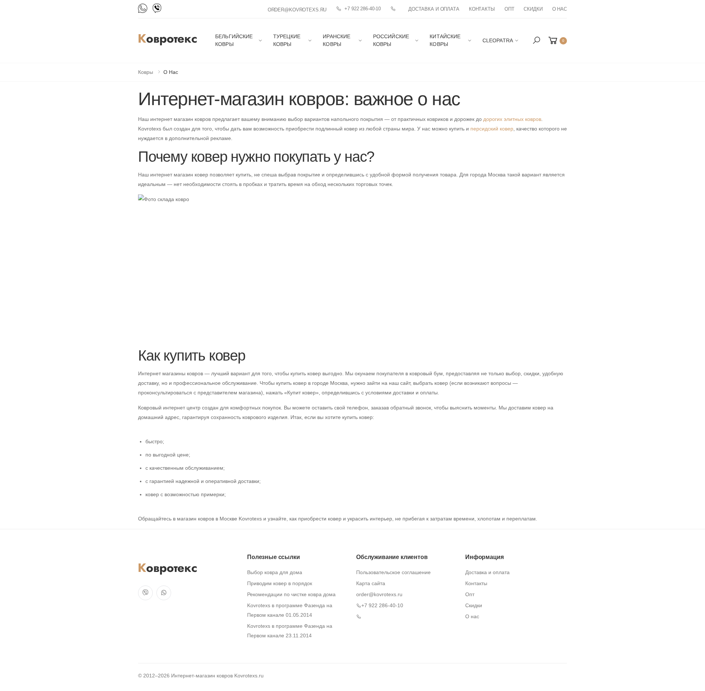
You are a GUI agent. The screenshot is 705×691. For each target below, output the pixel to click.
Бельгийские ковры (234, 40)
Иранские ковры (336, 40)
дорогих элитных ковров (512, 119)
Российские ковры (391, 40)
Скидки (533, 9)
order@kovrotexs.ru (297, 9)
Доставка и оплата (433, 9)
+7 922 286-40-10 (362, 8)
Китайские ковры (445, 40)
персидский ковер (491, 129)
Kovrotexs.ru (249, 676)
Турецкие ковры (286, 40)
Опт (509, 9)
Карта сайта (370, 583)
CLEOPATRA (497, 40)
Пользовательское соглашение (393, 572)
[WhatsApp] (142, 8)
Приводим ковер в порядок (279, 583)
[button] (536, 40)
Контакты (482, 9)
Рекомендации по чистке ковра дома (291, 594)
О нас (559, 9)
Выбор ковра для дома (274, 572)
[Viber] (157, 8)
